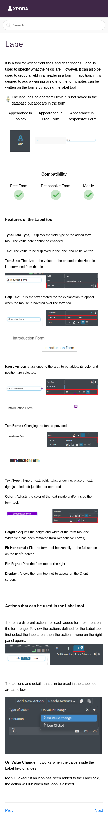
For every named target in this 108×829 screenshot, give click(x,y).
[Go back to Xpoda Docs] (18, 9)
